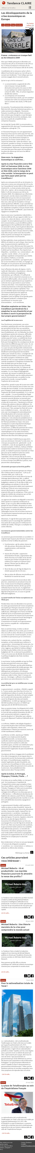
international (19, 25)
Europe (13, 25)
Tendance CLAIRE (19, 3)
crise (3, 25)
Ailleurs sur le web (8, 8)
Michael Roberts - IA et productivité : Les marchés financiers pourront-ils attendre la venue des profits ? (16, 872)
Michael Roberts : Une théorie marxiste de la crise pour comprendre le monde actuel (15, 927)
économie (7, 25)
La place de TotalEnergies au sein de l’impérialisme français (17, 1087)
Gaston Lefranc (30, 24)
